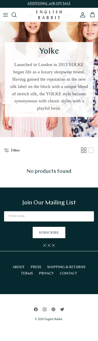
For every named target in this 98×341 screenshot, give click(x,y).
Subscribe (49, 232)
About (19, 267)
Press (36, 267)
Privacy (46, 273)
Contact (68, 273)
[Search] (16, 14)
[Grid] (84, 150)
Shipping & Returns (66, 267)
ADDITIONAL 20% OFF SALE (49, 3)
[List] (91, 150)
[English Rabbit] (49, 14)
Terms (27, 273)
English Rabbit (53, 319)
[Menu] (5, 14)
